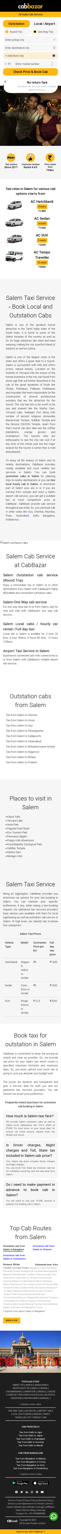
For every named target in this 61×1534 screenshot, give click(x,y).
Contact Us (21, 1513)
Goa (30, 511)
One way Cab (15, 1411)
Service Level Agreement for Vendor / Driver (30, 1503)
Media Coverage (36, 1507)
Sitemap (41, 1510)
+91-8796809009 (37, 1513)
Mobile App (20, 1507)
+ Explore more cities (30, 1404)
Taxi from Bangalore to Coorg (30, 1462)
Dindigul (42, 1391)
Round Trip (16, 31)
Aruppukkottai (21, 1388)
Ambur (29, 1385)
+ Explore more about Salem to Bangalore (24, 1311)
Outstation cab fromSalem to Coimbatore (14, 1257)
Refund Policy (45, 1500)
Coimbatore (29, 1391)
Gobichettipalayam (18, 1394)
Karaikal (44, 1398)
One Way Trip (45, 31)
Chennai (42, 1388)
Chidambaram (13, 1391)
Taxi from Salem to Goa (19, 725)
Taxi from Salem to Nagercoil (22, 751)
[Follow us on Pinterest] (37, 1492)
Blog (33, 1510)
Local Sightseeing (21, 1414)
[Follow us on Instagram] (32, 1492)
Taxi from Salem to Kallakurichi (23, 736)
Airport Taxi (45, 1411)
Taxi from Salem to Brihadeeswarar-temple (30, 746)
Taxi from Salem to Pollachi (21, 762)
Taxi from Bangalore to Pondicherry (30, 1468)
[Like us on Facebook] (16, 1492)
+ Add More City (14, 55)
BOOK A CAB (11, 1320)
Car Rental (30, 1411)
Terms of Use (14, 1500)
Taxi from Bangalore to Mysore (30, 1458)
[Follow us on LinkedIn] (27, 1492)
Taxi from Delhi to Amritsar (30, 1442)
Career (10, 1507)
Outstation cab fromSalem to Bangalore (14, 1248)
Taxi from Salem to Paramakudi (23, 741)
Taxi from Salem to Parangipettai (24, 730)
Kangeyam (16, 1398)
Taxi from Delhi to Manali (30, 1445)
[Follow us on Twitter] (22, 1492)
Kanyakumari (31, 1398)
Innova (37, 1414)
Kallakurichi (46, 1394)
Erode (52, 1391)
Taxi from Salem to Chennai (21, 715)
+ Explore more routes (30, 1474)
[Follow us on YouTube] (42, 1492)
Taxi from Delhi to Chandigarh (30, 1439)
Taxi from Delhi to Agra (30, 1432)
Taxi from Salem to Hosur (20, 720)
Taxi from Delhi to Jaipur (31, 1435)
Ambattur (18, 1385)
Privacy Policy (30, 1500)
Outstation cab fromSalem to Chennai (43, 1248)
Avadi (34, 1388)
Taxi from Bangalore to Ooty (30, 1465)
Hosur (34, 1394)
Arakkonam (40, 1385)
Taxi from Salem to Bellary (21, 757)
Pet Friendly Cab (37, 1417)
